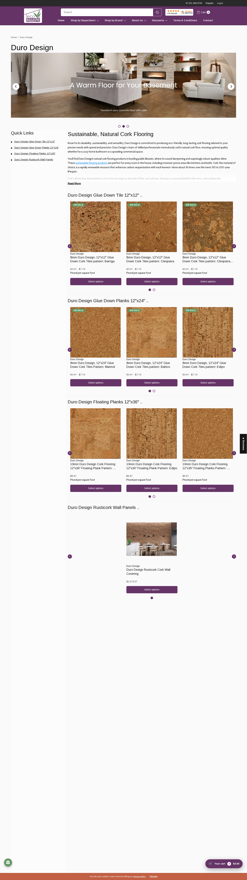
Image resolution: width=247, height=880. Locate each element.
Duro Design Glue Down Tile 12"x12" (34, 141)
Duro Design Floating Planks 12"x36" (34, 153)
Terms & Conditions (185, 20)
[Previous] (16, 86)
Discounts (158, 20)
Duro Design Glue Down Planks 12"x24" (36, 147)
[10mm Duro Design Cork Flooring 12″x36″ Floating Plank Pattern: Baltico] (95, 433)
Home (61, 20)
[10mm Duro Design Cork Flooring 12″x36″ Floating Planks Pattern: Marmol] (208, 433)
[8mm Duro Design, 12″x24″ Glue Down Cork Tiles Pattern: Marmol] (95, 332)
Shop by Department (83, 20)
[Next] (231, 86)
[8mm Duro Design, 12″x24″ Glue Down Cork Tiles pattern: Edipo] (208, 332)
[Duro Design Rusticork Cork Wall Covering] (151, 539)
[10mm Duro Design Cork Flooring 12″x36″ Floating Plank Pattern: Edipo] (151, 433)
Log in (220, 3)
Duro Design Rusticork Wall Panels (33, 159)
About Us (137, 20)
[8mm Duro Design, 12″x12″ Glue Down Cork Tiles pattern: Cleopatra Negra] (208, 227)
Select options (95, 281)
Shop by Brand (113, 20)
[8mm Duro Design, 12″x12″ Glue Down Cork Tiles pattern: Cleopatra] (151, 227)
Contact (208, 20)
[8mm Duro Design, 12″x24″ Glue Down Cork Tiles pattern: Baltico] (151, 332)
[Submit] (157, 12)
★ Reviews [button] (243, 443)
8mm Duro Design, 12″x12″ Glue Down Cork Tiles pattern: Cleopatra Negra (206, 261)
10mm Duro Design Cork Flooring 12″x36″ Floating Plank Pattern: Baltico (93, 468)
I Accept (153, 876)
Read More (74, 183)
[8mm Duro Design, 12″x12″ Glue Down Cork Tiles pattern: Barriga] (95, 227)
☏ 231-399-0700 (193, 3)
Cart (205, 12)
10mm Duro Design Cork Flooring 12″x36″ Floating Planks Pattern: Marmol (205, 468)
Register (209, 3)
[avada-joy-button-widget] (8, 862)
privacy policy (140, 876)
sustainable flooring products (91, 162)
